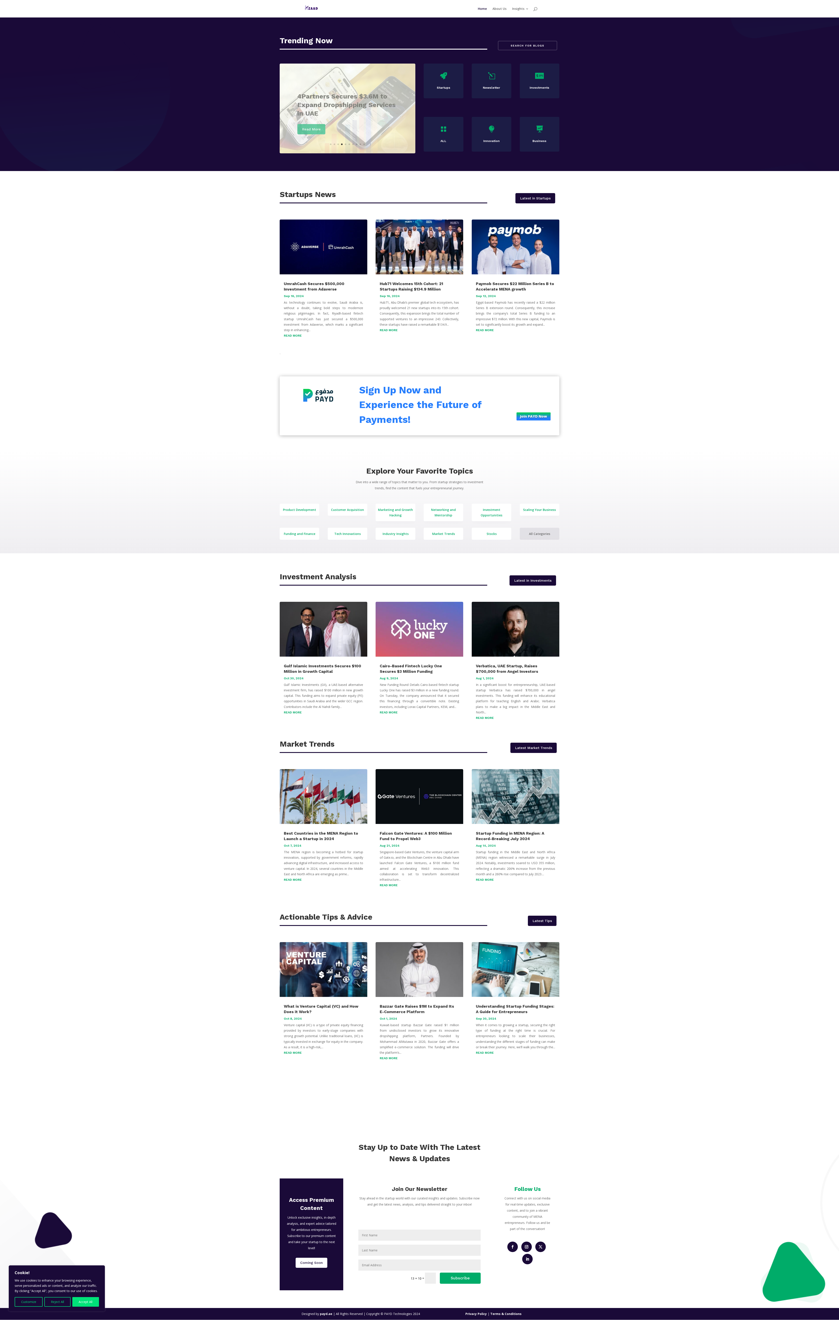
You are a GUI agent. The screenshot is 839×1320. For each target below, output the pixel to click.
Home (482, 9)
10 (364, 144)
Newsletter (491, 87)
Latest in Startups (535, 198)
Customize (28, 1302)
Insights (518, 9)
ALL (443, 141)
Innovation (491, 141)
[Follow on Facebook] (512, 1247)
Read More (311, 133)
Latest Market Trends (533, 748)
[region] (57, 1288)
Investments (539, 87)
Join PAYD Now (533, 416)
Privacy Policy (476, 1314)
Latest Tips (542, 921)
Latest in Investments (532, 580)
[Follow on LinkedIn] (527, 1259)
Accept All (85, 1302)
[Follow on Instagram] (526, 1247)
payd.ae (326, 1314)
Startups (443, 87)
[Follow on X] (540, 1247)
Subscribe (460, 1278)
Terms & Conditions (506, 1314)
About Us (499, 9)
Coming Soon (311, 1263)
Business (539, 141)
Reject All (57, 1302)
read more (293, 335)
